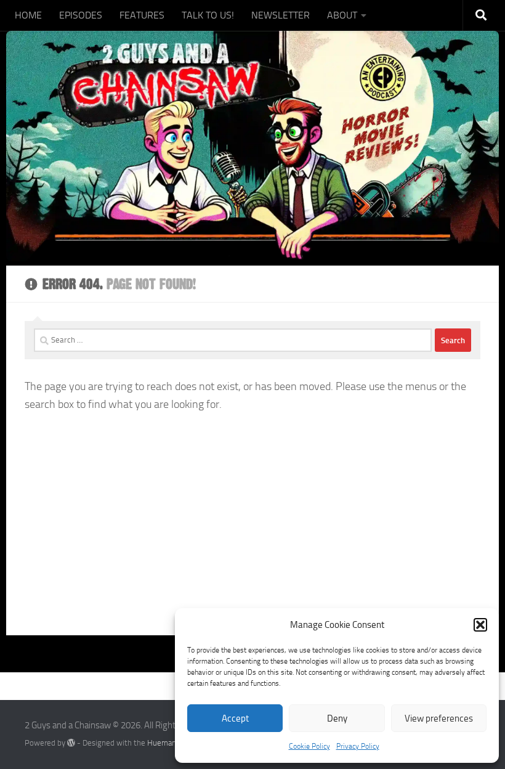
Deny (337, 718)
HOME (28, 15)
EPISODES (80, 15)
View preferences (439, 718)
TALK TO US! (208, 15)
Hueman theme (174, 742)
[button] (480, 625)
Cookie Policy (309, 746)
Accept (235, 718)
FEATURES (141, 15)
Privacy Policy (357, 746)
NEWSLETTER (280, 15)
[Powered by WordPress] (71, 743)
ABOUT (342, 15)
